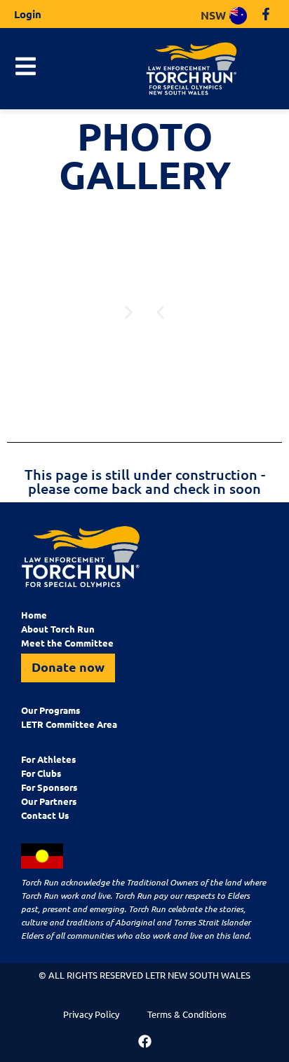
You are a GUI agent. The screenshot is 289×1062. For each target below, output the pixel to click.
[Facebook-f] (266, 13)
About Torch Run (58, 629)
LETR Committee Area (69, 724)
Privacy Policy (91, 1014)
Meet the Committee (67, 643)
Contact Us (45, 815)
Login (27, 14)
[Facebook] (144, 1041)
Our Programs (50, 710)
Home (34, 615)
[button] (160, 312)
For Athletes (48, 759)
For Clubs (41, 773)
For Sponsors (49, 787)
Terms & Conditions (187, 1014)
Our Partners (48, 801)
